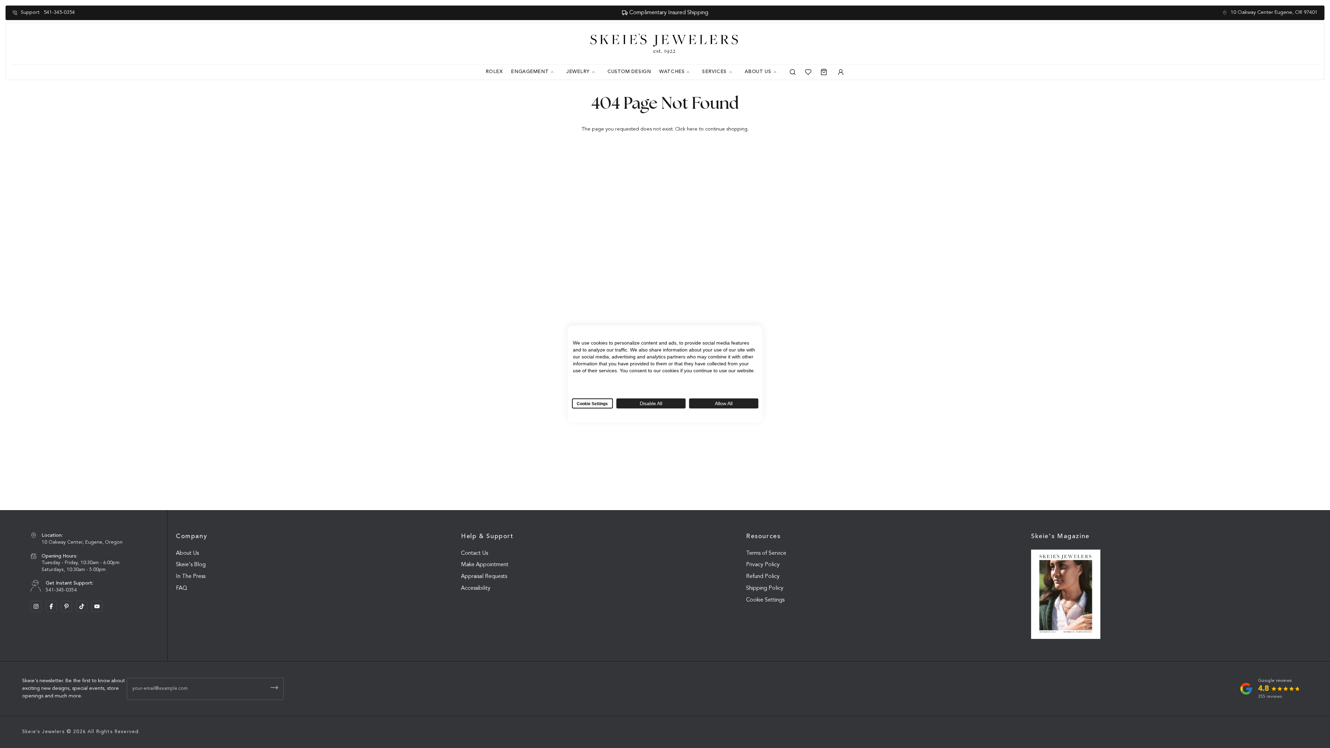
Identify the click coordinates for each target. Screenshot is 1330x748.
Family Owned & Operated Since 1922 (668, 13)
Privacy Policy (763, 565)
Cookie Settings (765, 600)
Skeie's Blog (191, 565)
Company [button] (191, 536)
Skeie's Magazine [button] (1060, 536)
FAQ (181, 588)
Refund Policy (763, 576)
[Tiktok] (81, 606)
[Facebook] (51, 606)
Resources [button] (763, 536)
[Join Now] (274, 687)
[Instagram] (36, 606)
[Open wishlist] (808, 72)
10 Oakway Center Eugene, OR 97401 (1274, 12)
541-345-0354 (59, 12)
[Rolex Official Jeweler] (1293, 44)
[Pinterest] (66, 606)
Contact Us (474, 553)
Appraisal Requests (484, 576)
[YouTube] (97, 606)
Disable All (651, 403)
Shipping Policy (764, 588)
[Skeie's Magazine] (1065, 594)
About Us (187, 553)
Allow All (724, 403)
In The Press (190, 576)
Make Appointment (484, 565)
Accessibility (475, 588)
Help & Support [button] (487, 536)
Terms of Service (766, 553)
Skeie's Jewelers (43, 731)
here (692, 129)
